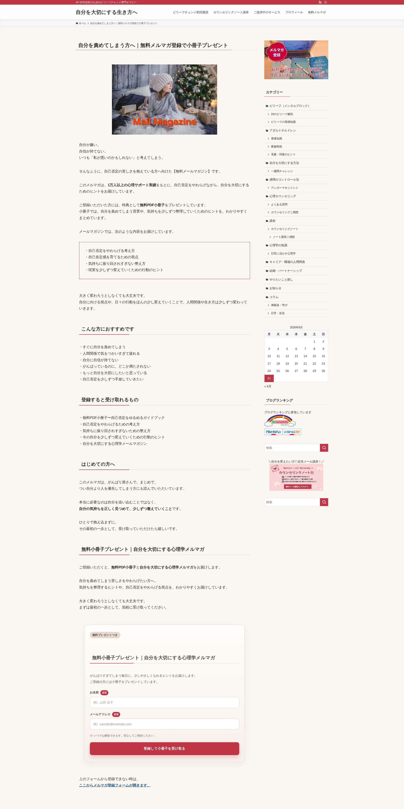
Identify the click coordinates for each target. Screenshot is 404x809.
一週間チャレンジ (282, 171)
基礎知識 (276, 138)
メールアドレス (104, 714)
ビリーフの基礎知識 (283, 121)
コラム (274, 297)
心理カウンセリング (283, 196)
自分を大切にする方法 (284, 162)
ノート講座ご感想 (284, 236)
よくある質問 (279, 204)
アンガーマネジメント (284, 187)
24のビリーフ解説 (282, 114)
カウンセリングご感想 (284, 212)
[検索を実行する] (324, 448)
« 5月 (267, 386)
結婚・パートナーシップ (286, 270)
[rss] (320, 2)
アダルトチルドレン (283, 130)
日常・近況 (278, 313)
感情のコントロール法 (284, 179)
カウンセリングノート (284, 228)
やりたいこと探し (281, 279)
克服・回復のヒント (283, 154)
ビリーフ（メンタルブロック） (290, 105)
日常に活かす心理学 (283, 253)
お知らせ (275, 288)
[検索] (325, 2)
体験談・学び (279, 305)
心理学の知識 (278, 245)
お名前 (98, 692)
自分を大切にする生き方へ (107, 12)
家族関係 (276, 146)
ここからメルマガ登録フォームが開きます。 (115, 785)
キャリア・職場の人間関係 (287, 261)
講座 (272, 220)
